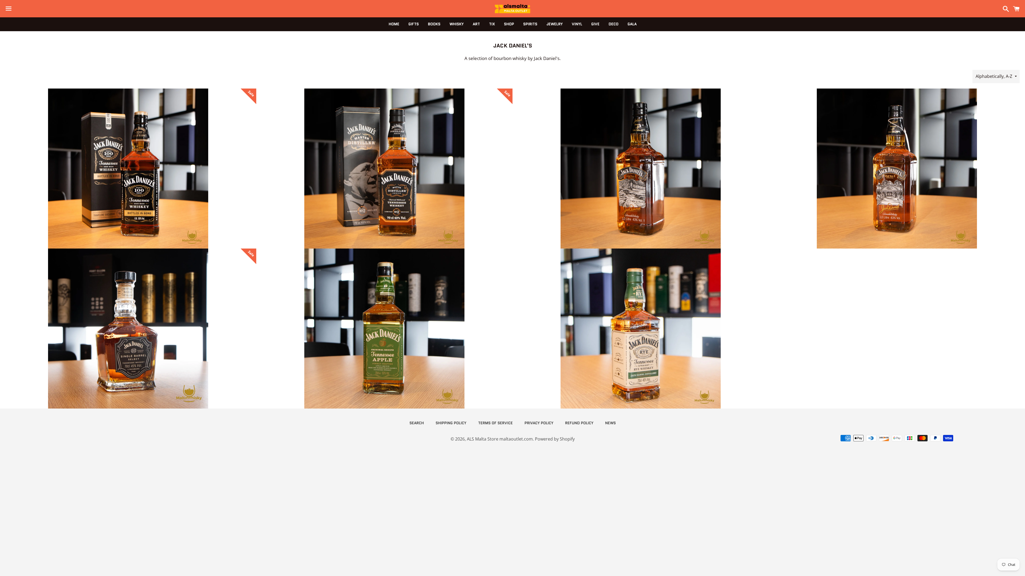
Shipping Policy (451, 423)
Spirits (530, 24)
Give (595, 24)
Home (394, 24)
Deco (613, 24)
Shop (509, 24)
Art (476, 24)
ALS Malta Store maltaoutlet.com (500, 439)
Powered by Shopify (555, 439)
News (610, 423)
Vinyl (577, 24)
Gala (632, 24)
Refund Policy (579, 423)
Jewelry (554, 24)
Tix (492, 24)
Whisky (457, 24)
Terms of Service (495, 423)
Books (434, 24)
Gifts (413, 24)
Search (416, 423)
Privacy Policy (539, 423)
